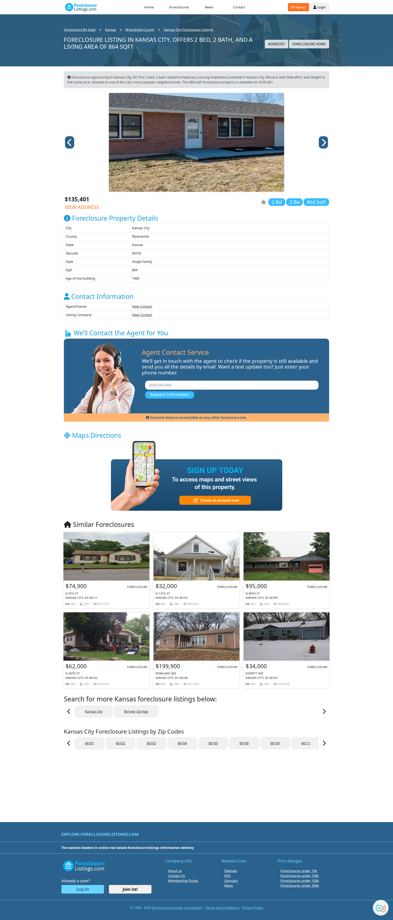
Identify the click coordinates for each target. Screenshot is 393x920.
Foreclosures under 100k (299, 875)
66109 (275, 743)
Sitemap (230, 871)
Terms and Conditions (222, 907)
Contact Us (176, 875)
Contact (239, 7)
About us (175, 871)
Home (149, 7)
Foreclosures (179, 7)
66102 (120, 743)
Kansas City (94, 711)
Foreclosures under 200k (299, 885)
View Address (82, 207)
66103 (151, 743)
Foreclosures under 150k (299, 880)
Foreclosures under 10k (298, 871)
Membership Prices (183, 880)
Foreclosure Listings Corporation (177, 907)
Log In (82, 889)
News (209, 7)
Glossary (231, 880)
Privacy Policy (252, 907)
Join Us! (130, 889)
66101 (89, 743)
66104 (182, 743)
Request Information (169, 394)
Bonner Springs (136, 711)
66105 (213, 743)
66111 (306, 743)
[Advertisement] (196, 783)
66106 (244, 743)
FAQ (227, 875)
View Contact (142, 306)
